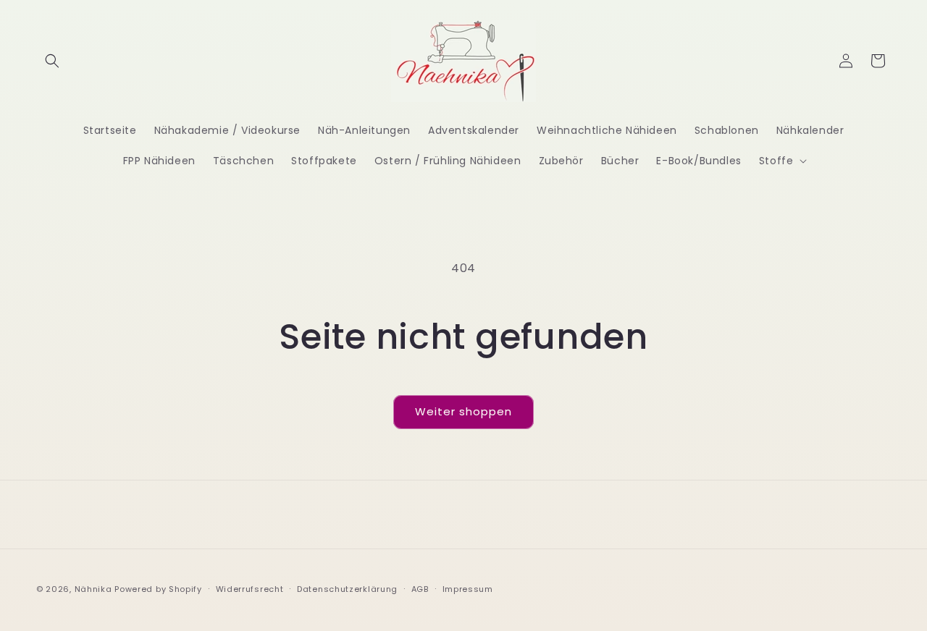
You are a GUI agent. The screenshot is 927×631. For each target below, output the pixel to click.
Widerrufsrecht (250, 589)
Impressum (467, 589)
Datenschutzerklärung (347, 589)
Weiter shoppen (463, 411)
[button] (52, 61)
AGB (420, 589)
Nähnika (93, 589)
